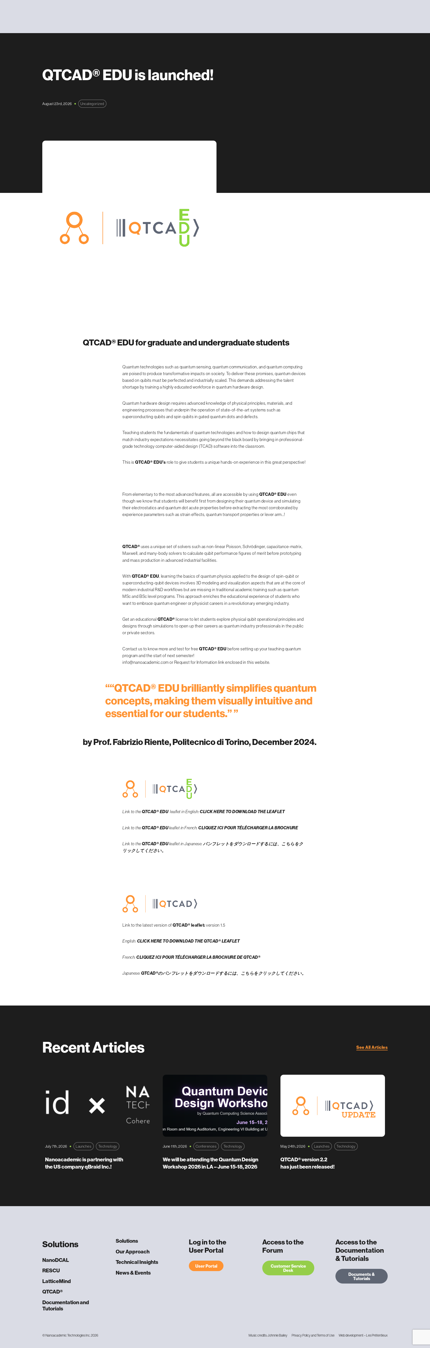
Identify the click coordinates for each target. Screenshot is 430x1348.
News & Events (133, 1272)
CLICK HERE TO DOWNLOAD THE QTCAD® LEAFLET (188, 941)
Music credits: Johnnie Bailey (268, 1335)
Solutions (127, 1240)
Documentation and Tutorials (65, 1305)
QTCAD (148, 973)
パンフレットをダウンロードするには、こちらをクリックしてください (232, 973)
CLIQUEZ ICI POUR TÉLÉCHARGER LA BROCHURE (248, 827)
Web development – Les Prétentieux (363, 1335)
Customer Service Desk (288, 1268)
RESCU (51, 1270)
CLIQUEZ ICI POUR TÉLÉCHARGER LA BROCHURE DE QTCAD (197, 957)
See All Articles (372, 1047)
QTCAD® (52, 1291)
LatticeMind (56, 1281)
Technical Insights (137, 1262)
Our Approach (133, 1251)
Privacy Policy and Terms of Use (313, 1335)
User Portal (206, 1266)
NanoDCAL (55, 1260)
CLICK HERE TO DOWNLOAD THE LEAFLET (242, 811)
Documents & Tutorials (361, 1276)
